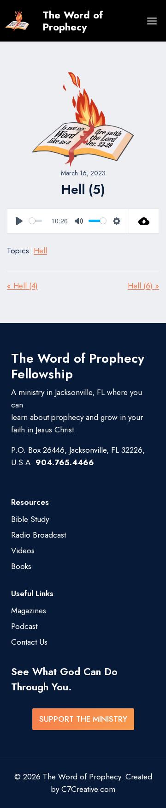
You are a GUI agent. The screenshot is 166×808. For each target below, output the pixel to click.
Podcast (24, 626)
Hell (40, 250)
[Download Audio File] (144, 221)
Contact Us (29, 641)
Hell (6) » (143, 285)
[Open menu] (151, 20)
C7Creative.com (88, 789)
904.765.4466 (65, 462)
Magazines (28, 610)
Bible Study (30, 519)
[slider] (35, 220)
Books (21, 566)
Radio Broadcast (38, 534)
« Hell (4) (22, 285)
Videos (23, 550)
